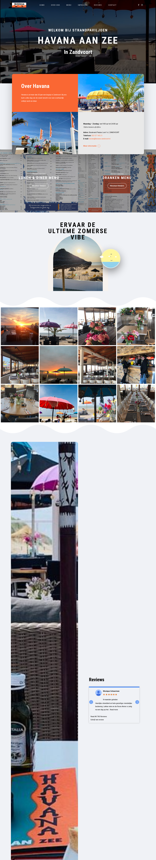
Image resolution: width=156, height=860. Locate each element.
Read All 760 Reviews (99, 717)
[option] (114, 700)
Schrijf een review (97, 720)
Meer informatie (90, 146)
